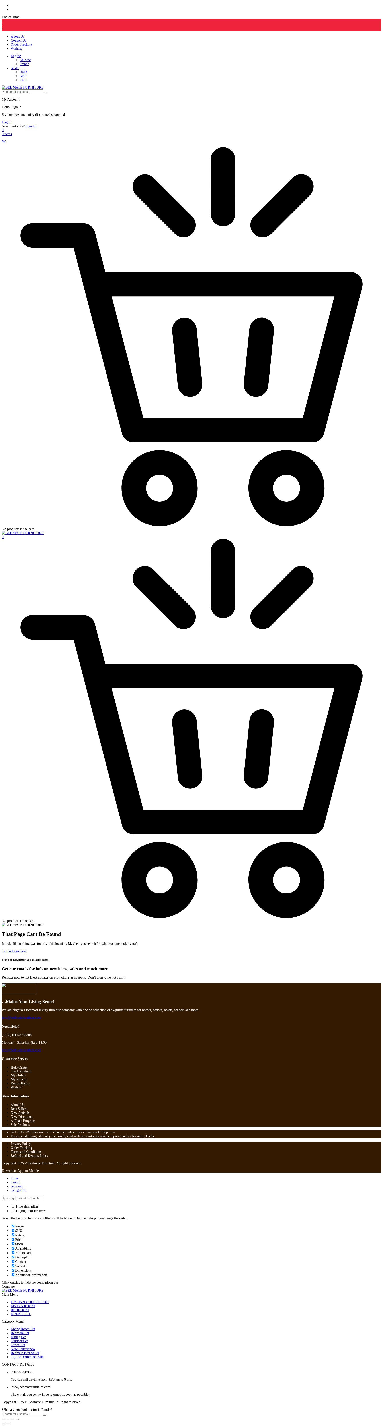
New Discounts (21, 1117)
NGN (15, 68)
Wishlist (16, 48)
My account (19, 1079)
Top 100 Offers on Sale (27, 1357)
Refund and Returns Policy (30, 1155)
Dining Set (18, 1337)
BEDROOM (20, 1310)
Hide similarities (27, 1206)
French (24, 64)
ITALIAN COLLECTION (30, 1302)
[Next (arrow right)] (8, 1423)
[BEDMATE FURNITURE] (23, 87)
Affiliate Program (23, 1121)
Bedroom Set (20, 1333)
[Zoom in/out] (3, 1419)
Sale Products (20, 1125)
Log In (6, 122)
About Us (17, 36)
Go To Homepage (14, 951)
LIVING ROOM (23, 1306)
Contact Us (18, 40)
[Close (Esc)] (17, 1419)
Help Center (19, 1067)
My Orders (18, 1075)
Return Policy (20, 1083)
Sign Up (31, 126)
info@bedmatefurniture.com (21, 1017)
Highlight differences (30, 1211)
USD (23, 72)
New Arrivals (20, 1113)
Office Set (18, 1345)
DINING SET (21, 1314)
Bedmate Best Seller (25, 1353)
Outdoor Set (19, 1341)
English (16, 56)
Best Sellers (19, 1109)
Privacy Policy (21, 1144)
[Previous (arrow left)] (3, 1423)
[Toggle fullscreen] (8, 1419)
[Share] (12, 1419)
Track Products (21, 1071)
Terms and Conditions (26, 1152)
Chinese (25, 60)
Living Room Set (23, 1329)
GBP (23, 76)
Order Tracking (21, 44)
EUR (23, 80)
